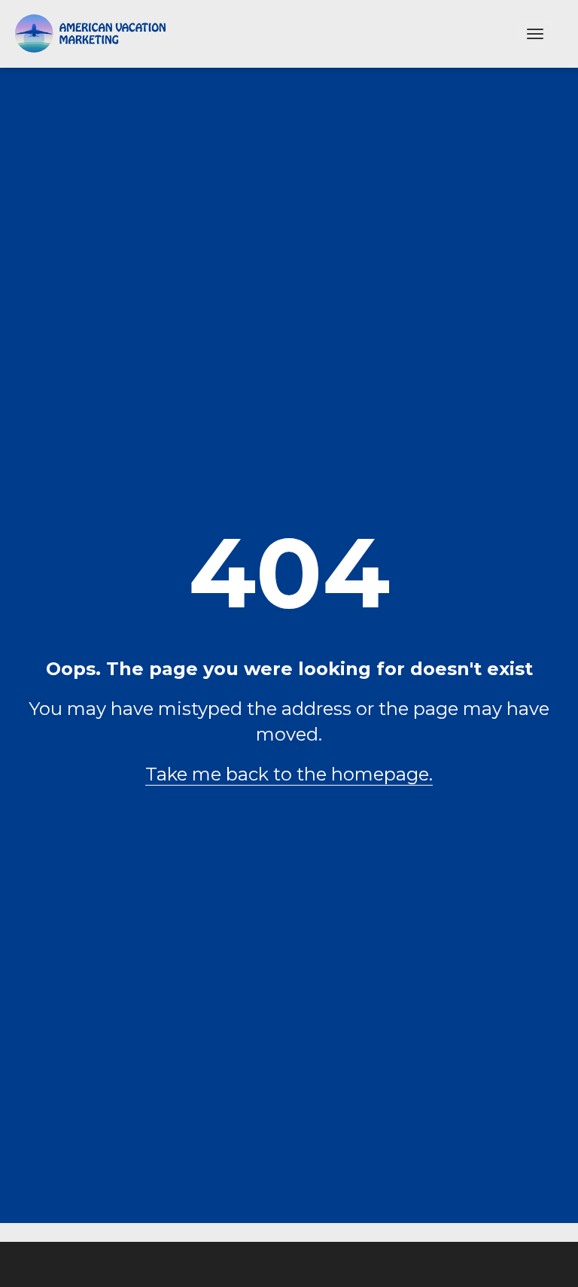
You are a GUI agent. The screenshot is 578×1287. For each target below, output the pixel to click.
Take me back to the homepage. (289, 774)
